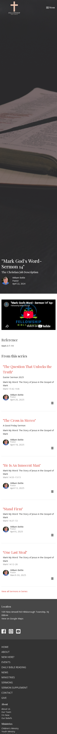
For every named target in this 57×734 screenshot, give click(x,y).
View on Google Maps (12, 618)
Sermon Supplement (14, 687)
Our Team (6, 712)
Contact (7, 692)
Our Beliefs (6, 718)
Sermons (7, 682)
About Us (5, 709)
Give (4, 697)
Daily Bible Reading (13, 667)
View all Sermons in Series (14, 591)
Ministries (8, 677)
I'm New (5, 715)
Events (5, 662)
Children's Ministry (10, 728)
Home (4, 647)
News (4, 672)
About (5, 652)
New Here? (7, 657)
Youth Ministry (8, 731)
